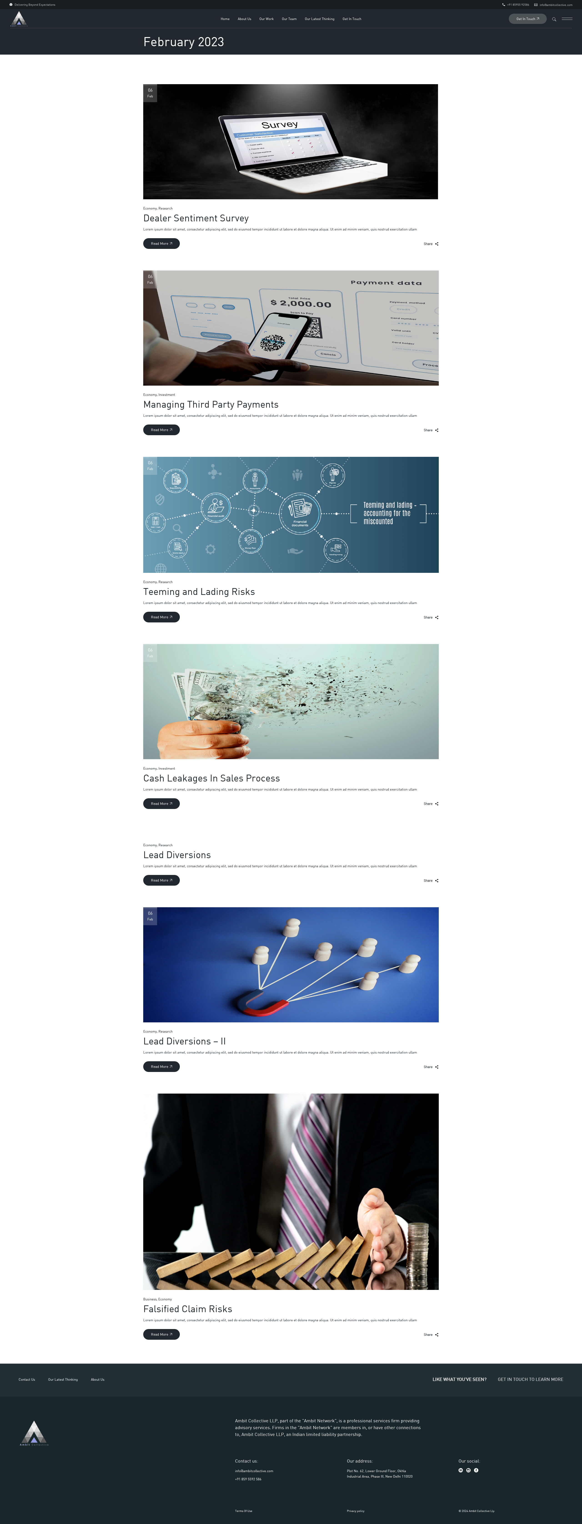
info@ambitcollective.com (556, 5)
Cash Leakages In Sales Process (211, 777)
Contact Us (27, 1379)
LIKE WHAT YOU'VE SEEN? (460, 1379)
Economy (150, 208)
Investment (166, 394)
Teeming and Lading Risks (199, 591)
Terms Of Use (243, 1511)
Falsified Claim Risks (187, 1308)
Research (165, 208)
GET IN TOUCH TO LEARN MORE (530, 1379)
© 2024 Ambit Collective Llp (476, 1511)
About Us (97, 1379)
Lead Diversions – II (184, 1040)
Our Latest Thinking (63, 1379)
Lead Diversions (177, 854)
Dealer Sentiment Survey (196, 217)
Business (150, 1299)
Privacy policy (355, 1511)
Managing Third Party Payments (211, 404)
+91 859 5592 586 (248, 1479)
